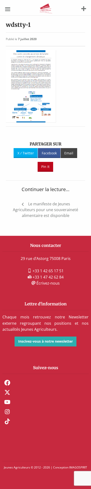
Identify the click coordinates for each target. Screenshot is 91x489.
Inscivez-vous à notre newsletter (45, 341)
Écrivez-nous (47, 283)
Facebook (49, 153)
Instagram (7, 412)
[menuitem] (45, 383)
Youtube (7, 402)
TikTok (7, 421)
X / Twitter (25, 153)
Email (68, 153)
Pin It (45, 166)
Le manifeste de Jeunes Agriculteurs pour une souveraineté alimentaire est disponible (45, 209)
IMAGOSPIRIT (78, 467)
